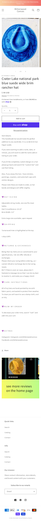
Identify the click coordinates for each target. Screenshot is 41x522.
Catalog (7, 432)
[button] (2, 10)
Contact (7, 438)
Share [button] (6, 350)
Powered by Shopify (27, 518)
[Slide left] (15, 71)
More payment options (21, 130)
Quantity (4, 106)
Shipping (4, 95)
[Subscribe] (33, 491)
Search (7, 427)
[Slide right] (25, 71)
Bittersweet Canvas (17, 518)
